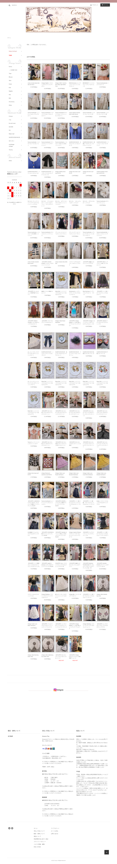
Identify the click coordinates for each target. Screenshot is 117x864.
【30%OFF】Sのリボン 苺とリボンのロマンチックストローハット (47, 412)
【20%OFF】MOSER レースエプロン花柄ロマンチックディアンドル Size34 (61, 503)
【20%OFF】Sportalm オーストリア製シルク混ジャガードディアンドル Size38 (61, 535)
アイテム (106, 5)
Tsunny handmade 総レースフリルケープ (103, 83)
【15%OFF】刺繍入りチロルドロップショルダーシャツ (74, 565)
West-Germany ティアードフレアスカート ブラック (88, 293)
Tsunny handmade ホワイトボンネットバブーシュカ (47, 234)
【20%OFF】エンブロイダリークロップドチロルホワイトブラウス (102, 625)
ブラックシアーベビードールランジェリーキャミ (74, 233)
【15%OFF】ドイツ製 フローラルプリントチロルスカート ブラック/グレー (102, 534)
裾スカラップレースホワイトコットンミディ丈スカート (61, 596)
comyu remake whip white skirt (61, 262)
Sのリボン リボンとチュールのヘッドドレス (75, 202)
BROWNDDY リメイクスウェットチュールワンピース (88, 84)
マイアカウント (55, 828)
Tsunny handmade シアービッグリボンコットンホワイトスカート (89, 234)
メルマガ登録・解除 (39, 844)
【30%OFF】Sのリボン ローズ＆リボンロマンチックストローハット (61, 412)
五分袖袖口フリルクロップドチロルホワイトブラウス (33, 534)
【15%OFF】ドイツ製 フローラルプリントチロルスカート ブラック (88, 596)
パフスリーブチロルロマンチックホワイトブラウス (74, 263)
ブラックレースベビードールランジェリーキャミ (61, 233)
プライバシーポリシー (40, 841)
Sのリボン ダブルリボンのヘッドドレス (89, 202)
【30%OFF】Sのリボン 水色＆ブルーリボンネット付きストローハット (61, 444)
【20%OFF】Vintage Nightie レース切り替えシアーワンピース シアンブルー (75, 323)
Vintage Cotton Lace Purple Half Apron (60, 474)
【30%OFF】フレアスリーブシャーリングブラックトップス (88, 534)
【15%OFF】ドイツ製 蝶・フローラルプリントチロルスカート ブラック (88, 503)
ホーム (9, 37)
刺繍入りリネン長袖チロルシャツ (47, 292)
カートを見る (54, 831)
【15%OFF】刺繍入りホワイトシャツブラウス (88, 262)
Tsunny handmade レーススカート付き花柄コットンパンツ (34, 234)
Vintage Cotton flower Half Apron (60, 321)
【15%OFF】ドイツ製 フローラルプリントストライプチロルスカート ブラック (75, 503)
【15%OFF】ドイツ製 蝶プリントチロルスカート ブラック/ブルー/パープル (33, 565)
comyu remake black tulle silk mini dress (33, 83)
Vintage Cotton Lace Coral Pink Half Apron (88, 474)
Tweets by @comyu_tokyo (14, 172)
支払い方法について (39, 831)
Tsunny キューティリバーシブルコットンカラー (33, 443)
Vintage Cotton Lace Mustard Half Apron (74, 474)
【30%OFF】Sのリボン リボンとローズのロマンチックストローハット (102, 412)
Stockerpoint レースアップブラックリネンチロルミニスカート (74, 293)
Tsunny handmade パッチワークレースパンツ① (89, 113)
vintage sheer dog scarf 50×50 (33, 474)
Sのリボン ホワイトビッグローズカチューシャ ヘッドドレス (61, 203)
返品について (37, 836)
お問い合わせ (54, 833)
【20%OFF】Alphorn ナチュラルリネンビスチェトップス (102, 322)
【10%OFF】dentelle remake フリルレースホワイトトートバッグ (47, 263)
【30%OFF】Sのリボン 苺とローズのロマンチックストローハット (47, 444)
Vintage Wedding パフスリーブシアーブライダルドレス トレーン (88, 625)
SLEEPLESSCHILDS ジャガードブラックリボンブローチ (47, 353)
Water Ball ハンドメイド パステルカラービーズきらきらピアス (61, 293)
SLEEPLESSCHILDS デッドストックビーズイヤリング (103, 144)
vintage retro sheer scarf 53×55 (74, 172)
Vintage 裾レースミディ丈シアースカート (75, 595)
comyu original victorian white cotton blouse (74, 113)
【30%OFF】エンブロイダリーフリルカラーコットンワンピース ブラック (61, 625)
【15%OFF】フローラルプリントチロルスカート (47, 321)
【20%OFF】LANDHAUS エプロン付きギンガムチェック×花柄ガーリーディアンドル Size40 (34, 503)
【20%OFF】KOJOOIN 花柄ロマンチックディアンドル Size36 (47, 534)
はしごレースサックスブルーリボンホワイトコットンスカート (33, 353)
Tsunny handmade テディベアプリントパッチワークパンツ (47, 144)
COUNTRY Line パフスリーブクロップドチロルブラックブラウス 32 (61, 565)
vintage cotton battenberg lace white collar (47, 655)
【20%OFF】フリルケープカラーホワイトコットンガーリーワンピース (47, 625)
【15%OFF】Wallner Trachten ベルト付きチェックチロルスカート (33, 322)
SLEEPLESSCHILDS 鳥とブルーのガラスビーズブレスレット (61, 353)
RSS (35, 847)
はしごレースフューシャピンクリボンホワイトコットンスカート (33, 383)
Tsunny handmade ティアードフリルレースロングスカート (47, 114)
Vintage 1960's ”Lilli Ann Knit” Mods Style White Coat (60, 84)
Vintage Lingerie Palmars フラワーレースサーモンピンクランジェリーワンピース (75, 535)
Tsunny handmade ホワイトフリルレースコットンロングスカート (61, 114)
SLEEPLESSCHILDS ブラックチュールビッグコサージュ (75, 353)
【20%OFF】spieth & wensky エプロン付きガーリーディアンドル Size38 (47, 565)
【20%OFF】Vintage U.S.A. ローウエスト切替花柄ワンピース (74, 656)
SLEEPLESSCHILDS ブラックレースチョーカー (34, 172)
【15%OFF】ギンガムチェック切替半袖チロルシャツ (33, 293)
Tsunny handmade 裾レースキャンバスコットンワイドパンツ (103, 234)
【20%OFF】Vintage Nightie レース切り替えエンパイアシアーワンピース (75, 626)
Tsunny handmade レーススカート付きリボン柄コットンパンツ (61, 144)
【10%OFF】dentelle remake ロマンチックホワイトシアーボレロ (103, 565)
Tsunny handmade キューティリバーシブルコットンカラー (47, 503)
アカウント (95, 5)
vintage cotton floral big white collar (33, 655)
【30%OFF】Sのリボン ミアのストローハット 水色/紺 (75, 444)
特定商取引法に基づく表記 (41, 839)
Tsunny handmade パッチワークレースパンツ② (103, 113)
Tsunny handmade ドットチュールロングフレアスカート (34, 114)
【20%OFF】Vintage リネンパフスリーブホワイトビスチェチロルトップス (89, 322)
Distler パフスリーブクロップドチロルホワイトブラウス (102, 503)
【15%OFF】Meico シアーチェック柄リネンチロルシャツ (102, 263)
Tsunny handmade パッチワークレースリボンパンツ (34, 144)
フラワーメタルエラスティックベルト (33, 595)
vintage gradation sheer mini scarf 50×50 (102, 172)
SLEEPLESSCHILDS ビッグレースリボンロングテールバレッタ (47, 173)
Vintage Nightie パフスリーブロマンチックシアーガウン (47, 84)
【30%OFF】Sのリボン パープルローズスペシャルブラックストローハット (88, 444)
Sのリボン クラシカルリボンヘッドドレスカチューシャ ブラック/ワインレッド (47, 203)
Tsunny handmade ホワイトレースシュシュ (103, 202)
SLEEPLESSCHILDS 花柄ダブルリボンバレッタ (88, 352)
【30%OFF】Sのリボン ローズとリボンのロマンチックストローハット (74, 412)
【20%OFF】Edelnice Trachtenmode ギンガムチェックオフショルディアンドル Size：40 (88, 566)
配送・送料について (39, 833)
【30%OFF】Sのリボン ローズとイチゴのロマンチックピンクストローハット (88, 413)
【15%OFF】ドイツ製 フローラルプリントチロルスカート (102, 293)
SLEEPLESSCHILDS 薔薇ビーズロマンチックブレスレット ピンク (89, 144)
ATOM (39, 847)
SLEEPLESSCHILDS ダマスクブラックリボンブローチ (75, 144)
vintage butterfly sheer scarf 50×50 (60, 172)
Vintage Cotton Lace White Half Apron (32, 624)
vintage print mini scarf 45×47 (88, 172)
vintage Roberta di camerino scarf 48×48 (46, 474)
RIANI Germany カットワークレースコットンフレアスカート (75, 84)
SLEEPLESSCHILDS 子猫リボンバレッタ (102, 352)
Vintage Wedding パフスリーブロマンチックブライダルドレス (47, 596)
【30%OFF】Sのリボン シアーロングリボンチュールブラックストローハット (102, 444)
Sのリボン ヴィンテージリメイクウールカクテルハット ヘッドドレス (33, 203)
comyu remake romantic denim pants (33, 262)
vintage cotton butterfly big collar (102, 595)
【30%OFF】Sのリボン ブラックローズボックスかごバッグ (61, 656)
